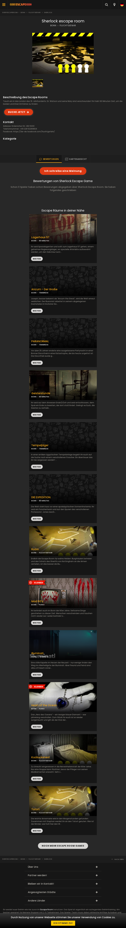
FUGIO (42, 604)
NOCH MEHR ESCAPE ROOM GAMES (63, 845)
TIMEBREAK (43, 292)
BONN (53, 25)
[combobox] (114, 4)
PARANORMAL (40, 341)
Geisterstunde (40, 393)
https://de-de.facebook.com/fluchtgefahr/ (34, 131)
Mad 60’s (37, 601)
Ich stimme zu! (63, 923)
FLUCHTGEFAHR (68, 25)
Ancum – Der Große (44, 289)
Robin (35, 549)
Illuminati (37, 653)
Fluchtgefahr (35, 12)
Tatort (35, 809)
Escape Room (46, 909)
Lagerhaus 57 (40, 237)
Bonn (23, 12)
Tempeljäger (39, 445)
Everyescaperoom (10, 12)
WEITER (37, 311)
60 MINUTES (44, 396)
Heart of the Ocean (44, 705)
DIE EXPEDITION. (41, 497)
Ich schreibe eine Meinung (63, 171)
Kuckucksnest (40, 757)
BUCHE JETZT (16, 112)
